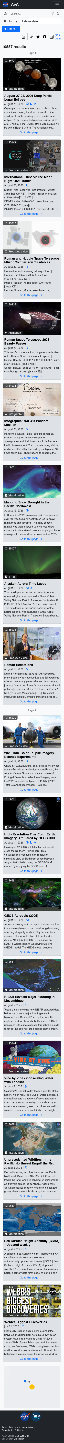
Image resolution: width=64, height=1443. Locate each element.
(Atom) (58, 38)
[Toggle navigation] (57, 4)
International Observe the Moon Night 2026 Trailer (28, 179)
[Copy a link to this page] (31, 37)
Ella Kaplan (19, 1439)
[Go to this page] (32, 74)
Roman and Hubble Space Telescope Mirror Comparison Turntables (32, 260)
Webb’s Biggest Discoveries (25, 1322)
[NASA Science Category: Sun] (35, 104)
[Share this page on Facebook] (44, 36)
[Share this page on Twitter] (38, 36)
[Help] (5, 14)
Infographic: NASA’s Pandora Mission (26, 423)
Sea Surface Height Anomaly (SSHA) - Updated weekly (31, 1242)
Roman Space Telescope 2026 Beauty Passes (26, 341)
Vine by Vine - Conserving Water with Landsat (28, 1080)
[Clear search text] (52, 14)
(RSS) (57, 35)
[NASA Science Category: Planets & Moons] (31, 104)
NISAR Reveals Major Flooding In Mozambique (29, 999)
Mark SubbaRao (22, 1436)
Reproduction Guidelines (13, 1430)
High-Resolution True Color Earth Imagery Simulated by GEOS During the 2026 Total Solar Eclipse (31, 836)
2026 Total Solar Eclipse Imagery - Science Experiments (30, 755)
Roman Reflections (18, 665)
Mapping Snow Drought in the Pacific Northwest (26, 504)
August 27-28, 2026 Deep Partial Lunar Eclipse (28, 97)
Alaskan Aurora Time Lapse (25, 583)
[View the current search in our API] (23, 36)
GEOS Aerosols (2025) (21, 915)
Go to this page (29, 132)
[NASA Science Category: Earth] (27, 104)
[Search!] (58, 14)
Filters (11, 29)
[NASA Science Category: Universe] (27, 266)
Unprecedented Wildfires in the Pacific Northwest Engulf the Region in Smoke (31, 1161)
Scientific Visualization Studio (15, 5)
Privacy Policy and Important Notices (18, 1427)
